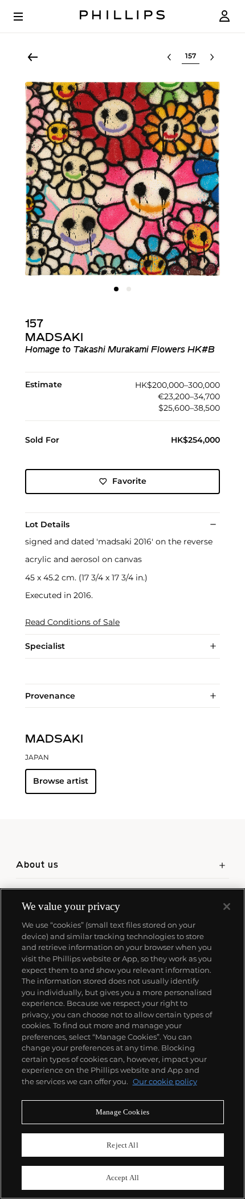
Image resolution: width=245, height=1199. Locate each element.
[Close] (226, 906)
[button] (122, 178)
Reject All (122, 1145)
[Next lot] (212, 57)
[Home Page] (122, 16)
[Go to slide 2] (129, 289)
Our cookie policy (165, 1081)
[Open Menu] (26, 16)
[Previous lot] (169, 57)
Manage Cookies (122, 1112)
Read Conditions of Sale (72, 622)
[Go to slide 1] (116, 289)
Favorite (129, 481)
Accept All (122, 1177)
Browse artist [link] (60, 781)
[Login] (224, 16)
